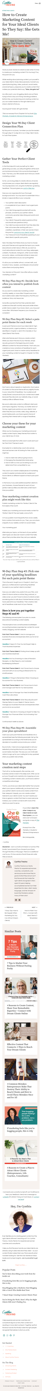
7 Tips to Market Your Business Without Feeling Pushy (19, 966)
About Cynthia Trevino (12, 1357)
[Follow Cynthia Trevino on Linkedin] (16, 900)
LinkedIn (6, 1197)
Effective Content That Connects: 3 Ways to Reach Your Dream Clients (19, 1047)
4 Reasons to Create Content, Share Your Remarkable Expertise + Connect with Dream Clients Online (20, 1009)
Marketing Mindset (11, 1373)
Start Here (21, 1383)
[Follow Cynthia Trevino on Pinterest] (19, 900)
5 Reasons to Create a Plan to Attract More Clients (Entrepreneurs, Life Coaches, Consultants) (20, 1171)
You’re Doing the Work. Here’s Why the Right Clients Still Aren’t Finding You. (19, 1300)
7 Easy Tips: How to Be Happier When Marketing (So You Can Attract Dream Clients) (11, 914)
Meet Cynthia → (21, 1265)
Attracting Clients (8, 10)
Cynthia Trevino (20, 862)
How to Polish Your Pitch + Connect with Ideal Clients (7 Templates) (30, 913)
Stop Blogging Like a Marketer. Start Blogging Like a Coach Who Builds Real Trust (19, 1289)
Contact (34, 1381)
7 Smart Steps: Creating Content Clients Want (19, 1295)
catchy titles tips (28, 188)
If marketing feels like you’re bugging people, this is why (21, 1129)
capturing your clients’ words (24, 232)
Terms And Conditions (23, 1381)
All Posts (8, 1377)
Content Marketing (11, 1369)
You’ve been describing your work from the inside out (18, 1275)
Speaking (8, 1353)
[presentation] (21, 947)
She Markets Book (10, 1350)
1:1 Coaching (9, 1346)
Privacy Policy (9, 1381)
